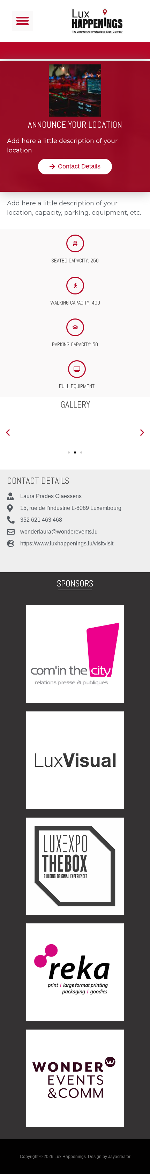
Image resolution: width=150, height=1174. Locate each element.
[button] (22, 21)
